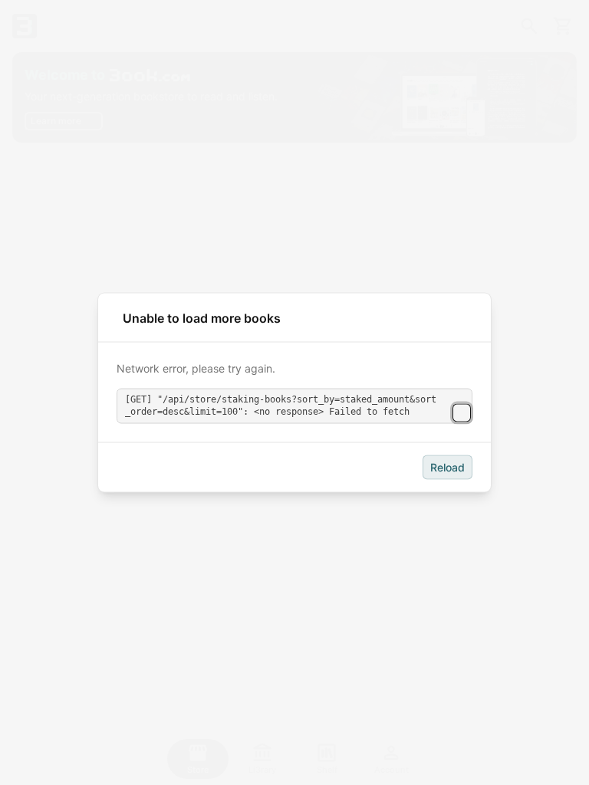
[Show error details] (461, 412)
